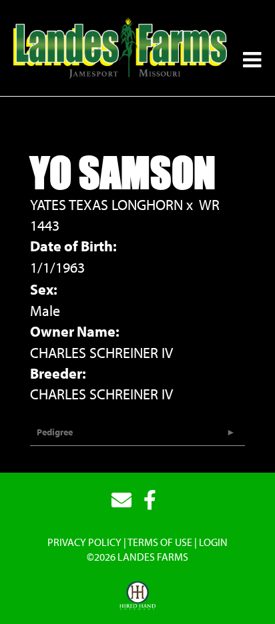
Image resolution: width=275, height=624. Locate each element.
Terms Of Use (159, 542)
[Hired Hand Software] (137, 596)
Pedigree (55, 432)
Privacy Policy (84, 542)
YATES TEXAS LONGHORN (106, 204)
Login (213, 542)
